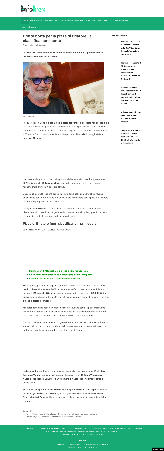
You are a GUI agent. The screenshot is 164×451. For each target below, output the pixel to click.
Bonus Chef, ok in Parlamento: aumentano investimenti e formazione (54, 417)
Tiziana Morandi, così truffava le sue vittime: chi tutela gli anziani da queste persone (61, 414)
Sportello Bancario (29, 27)
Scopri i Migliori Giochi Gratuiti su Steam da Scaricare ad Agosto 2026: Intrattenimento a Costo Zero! (130, 136)
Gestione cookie (158, 449)
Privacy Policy (82, 447)
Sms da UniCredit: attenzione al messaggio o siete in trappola (60, 274)
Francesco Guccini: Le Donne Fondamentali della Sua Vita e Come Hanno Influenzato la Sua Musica (130, 47)
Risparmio (79, 20)
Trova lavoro (48, 20)
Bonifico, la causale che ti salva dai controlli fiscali (54, 278)
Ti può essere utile (120, 20)
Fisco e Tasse (89, 20)
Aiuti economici (36, 20)
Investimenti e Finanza (64, 20)
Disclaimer (93, 447)
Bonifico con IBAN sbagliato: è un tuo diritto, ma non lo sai (58, 271)
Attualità (25, 20)
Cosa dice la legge (104, 20)
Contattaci (99, 434)
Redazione (70, 447)
